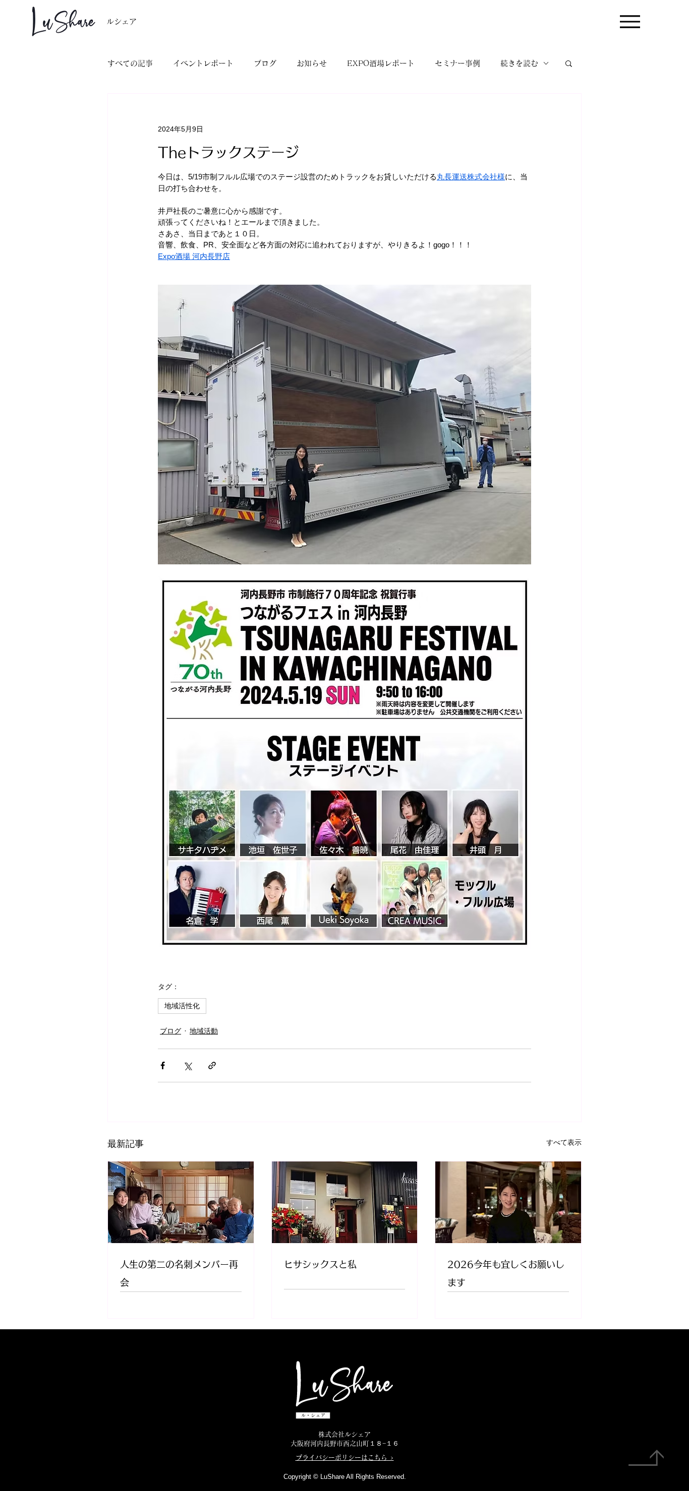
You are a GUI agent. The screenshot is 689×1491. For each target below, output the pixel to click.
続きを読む (519, 63)
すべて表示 (564, 1142)
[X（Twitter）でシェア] (187, 1065)
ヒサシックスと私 (320, 1264)
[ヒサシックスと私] (345, 1202)
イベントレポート (203, 63)
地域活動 (204, 1031)
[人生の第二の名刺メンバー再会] (181, 1202)
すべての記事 (130, 63)
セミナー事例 (457, 63)
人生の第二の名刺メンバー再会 (179, 1273)
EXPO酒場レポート (381, 63)
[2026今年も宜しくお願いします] (508, 1202)
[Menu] (629, 21)
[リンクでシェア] (212, 1065)
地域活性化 (182, 1006)
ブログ (265, 63)
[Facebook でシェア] (162, 1065)
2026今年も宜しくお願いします (505, 1273)
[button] (568, 63)
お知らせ (312, 63)
